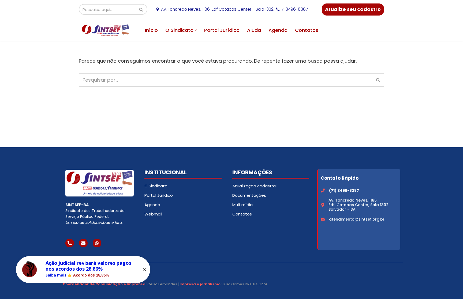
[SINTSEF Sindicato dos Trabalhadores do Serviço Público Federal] (105, 30)
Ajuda (254, 30)
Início (151, 30)
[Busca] (141, 9)
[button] (196, 30)
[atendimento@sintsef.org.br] (323, 219)
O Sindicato (155, 186)
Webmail (153, 214)
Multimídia (242, 204)
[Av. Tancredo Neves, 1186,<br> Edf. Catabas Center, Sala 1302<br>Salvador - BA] (323, 205)
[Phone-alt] (69, 243)
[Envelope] (83, 243)
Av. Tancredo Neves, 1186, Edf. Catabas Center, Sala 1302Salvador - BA (358, 205)
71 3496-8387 (294, 9)
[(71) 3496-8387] (323, 190)
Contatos (306, 30)
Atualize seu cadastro (353, 9)
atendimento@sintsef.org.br (356, 219)
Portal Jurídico (222, 30)
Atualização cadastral (254, 186)
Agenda (277, 30)
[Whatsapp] (97, 243)
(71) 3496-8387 (344, 190)
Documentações (249, 195)
